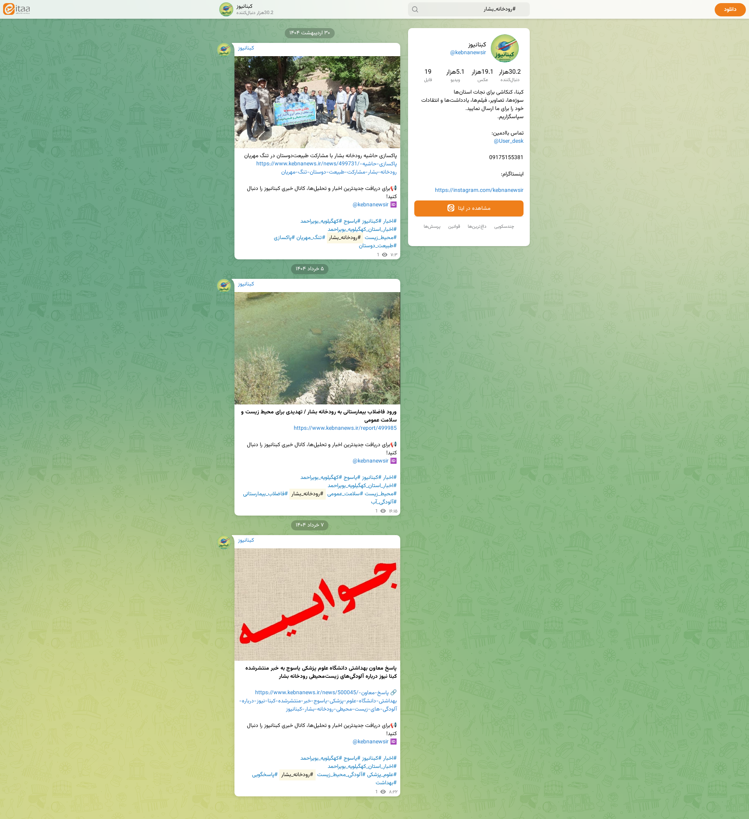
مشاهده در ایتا (473, 208)
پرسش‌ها (432, 226)
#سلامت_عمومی (345, 494)
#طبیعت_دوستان (378, 246)
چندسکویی (504, 226)
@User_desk (509, 141)
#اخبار (390, 221)
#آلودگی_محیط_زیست (341, 775)
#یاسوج (352, 221)
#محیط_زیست (381, 238)
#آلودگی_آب (384, 502)
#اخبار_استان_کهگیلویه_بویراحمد (362, 229)
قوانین (454, 226)
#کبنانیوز (372, 221)
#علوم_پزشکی (382, 775)
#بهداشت (386, 783)
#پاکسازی (284, 238)
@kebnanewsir (468, 53)
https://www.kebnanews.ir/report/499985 (345, 428)
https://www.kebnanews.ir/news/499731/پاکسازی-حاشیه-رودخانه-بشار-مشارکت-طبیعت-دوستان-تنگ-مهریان (326, 168)
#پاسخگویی (265, 775)
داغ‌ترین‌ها (477, 226)
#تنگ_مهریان (310, 238)
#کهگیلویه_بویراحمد (321, 221)
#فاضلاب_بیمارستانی (265, 494)
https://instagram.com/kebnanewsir (479, 190)
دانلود (730, 9)
